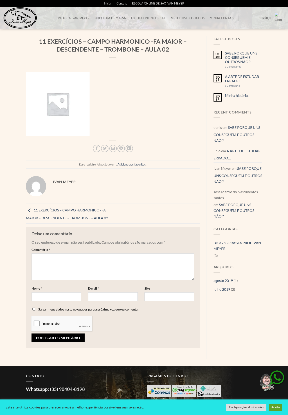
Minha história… (237, 95)
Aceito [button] (275, 407)
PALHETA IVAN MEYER (74, 18)
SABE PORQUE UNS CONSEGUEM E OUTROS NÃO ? (241, 57)
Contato (122, 3)
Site (147, 288)
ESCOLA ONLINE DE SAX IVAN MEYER (158, 3)
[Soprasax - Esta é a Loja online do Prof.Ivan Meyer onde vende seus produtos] (25, 18)
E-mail (93, 288)
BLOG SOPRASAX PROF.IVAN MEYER (237, 245)
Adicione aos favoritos (131, 164)
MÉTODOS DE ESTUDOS (188, 18)
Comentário (41, 250)
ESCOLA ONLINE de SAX (148, 18)
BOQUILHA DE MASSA (110, 18)
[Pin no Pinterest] (121, 148)
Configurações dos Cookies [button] (246, 407)
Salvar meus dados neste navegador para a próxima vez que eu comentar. (88, 309)
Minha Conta (220, 18)
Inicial (107, 3)
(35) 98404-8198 (67, 389)
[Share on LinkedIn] (129, 148)
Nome (37, 288)
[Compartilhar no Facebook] (96, 148)
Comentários (233, 66)
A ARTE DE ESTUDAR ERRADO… (242, 78)
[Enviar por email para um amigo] (113, 148)
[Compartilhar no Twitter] (104, 148)
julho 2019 (222, 289)
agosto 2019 (223, 280)
